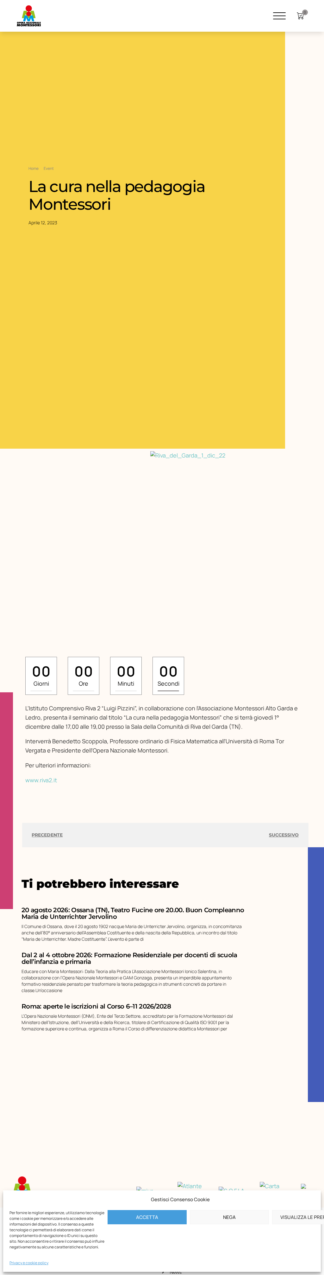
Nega (229, 1217)
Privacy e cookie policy (28, 1262)
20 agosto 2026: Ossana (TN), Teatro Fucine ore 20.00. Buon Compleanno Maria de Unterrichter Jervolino (133, 913)
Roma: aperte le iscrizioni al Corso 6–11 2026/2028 (96, 1006)
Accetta (147, 1217)
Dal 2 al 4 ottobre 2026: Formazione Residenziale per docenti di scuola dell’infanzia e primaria (129, 958)
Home (33, 168)
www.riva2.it (41, 780)
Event (49, 168)
